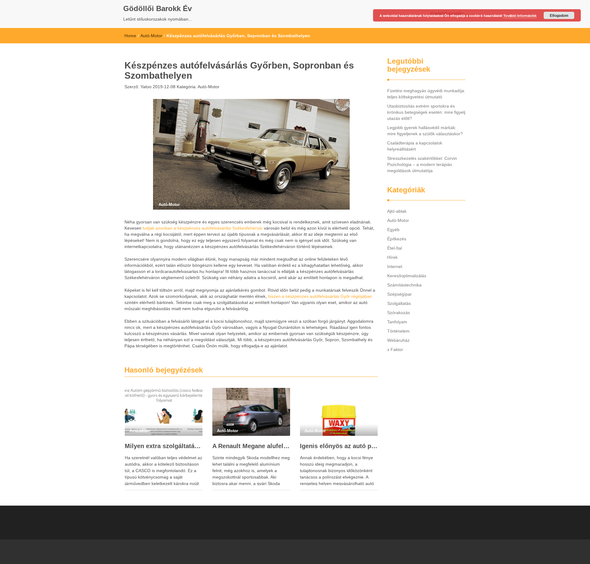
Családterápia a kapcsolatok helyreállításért (414, 146)
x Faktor (395, 349)
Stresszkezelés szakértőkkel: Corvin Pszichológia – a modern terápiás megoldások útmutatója (422, 164)
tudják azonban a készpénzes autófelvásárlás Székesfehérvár (203, 228)
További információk (520, 15)
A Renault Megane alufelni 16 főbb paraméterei (251, 446)
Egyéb (393, 229)
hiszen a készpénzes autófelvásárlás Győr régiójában (320, 296)
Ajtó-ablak (397, 211)
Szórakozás (398, 312)
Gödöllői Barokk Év (157, 8)
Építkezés (396, 238)
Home (130, 35)
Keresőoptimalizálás (406, 275)
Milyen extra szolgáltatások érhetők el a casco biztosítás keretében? (164, 446)
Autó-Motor (151, 35)
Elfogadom (559, 15)
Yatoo (145, 86)
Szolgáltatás (399, 303)
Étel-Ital (394, 248)
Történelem (398, 331)
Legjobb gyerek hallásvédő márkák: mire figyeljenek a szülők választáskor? (425, 130)
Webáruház (398, 340)
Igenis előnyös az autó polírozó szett (339, 446)
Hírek (392, 257)
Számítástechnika (404, 284)
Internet (394, 266)
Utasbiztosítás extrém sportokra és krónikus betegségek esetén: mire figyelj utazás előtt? (426, 112)
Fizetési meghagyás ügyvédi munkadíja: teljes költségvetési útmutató (426, 93)
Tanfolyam (397, 321)
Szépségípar (399, 294)
